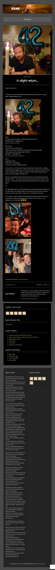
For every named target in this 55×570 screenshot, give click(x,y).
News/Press (12, 356)
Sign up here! (8, 324)
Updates (26, 279)
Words (21, 1)
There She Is (12, 343)
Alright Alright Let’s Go (15, 339)
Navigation (27, 19)
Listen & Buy (27, 1)
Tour (32, 1)
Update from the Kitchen (15, 345)
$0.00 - (42, 1)
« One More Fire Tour (10, 284)
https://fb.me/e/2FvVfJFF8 (12, 143)
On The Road (20, 279)
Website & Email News (39, 563)
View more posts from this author (29, 298)
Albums (11, 354)
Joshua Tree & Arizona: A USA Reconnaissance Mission (23, 337)
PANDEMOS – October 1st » (43, 284)
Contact (36, 1)
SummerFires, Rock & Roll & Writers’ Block (20, 335)
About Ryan (16, 1)
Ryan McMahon (20, 563)
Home (11, 1)
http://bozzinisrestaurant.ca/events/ (14, 156)
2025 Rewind (12, 341)
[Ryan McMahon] (27, 11)
